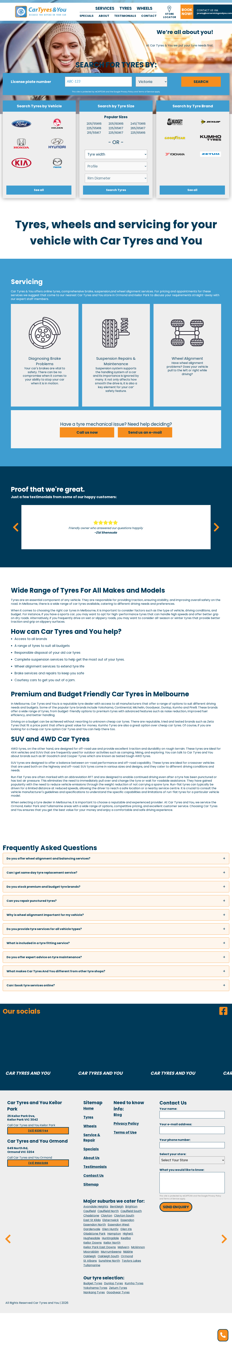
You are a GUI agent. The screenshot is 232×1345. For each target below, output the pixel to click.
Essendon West (118, 1224)
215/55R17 (94, 133)
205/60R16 (116, 124)
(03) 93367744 (38, 1131)
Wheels (144, 8)
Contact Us (93, 1175)
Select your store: (173, 1154)
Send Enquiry (176, 1206)
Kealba (126, 1238)
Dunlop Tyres (113, 1283)
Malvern (123, 1247)
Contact (149, 16)
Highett (128, 1234)
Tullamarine (91, 1265)
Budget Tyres (92, 1283)
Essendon (127, 1220)
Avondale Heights (95, 1206)
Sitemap (91, 1184)
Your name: (168, 1109)
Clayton (106, 1215)
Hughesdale (91, 1238)
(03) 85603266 (38, 1163)
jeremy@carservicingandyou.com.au (214, 13)
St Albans (90, 1261)
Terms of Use (125, 1132)
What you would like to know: (182, 1170)
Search (201, 81)
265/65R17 (137, 128)
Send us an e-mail (145, 432)
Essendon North (94, 1224)
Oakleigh (89, 1256)
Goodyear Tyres (118, 1292)
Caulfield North (108, 1211)
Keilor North (111, 1243)
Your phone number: (175, 1140)
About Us (91, 1157)
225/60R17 (116, 133)
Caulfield (89, 1211)
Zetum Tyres (118, 1288)
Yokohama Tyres (95, 1288)
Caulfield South (131, 1211)
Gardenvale (91, 1229)
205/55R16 (94, 124)
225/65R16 (138, 133)
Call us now (87, 432)
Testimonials (125, 16)
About (104, 16)
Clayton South (124, 1215)
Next (216, 527)
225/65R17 (116, 128)
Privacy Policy (127, 91)
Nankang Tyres (94, 1292)
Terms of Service (146, 91)
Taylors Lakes (131, 1261)
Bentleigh (116, 1206)
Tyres (125, 8)
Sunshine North (109, 1261)
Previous (15, 527)
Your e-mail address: (176, 1124)
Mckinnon (138, 1247)
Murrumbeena (111, 1252)
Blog (118, 1114)
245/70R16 (138, 124)
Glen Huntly (110, 1229)
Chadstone (91, 1215)
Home (88, 1108)
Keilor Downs (92, 1243)
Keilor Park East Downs (99, 1247)
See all (39, 190)
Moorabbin (91, 1252)
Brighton (131, 1206)
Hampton (114, 1234)
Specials (87, 16)
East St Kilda (92, 1220)
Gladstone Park (94, 1234)
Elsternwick (110, 1220)
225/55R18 (94, 128)
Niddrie (128, 1252)
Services (104, 8)
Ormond (127, 1256)
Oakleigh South (108, 1256)
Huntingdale (110, 1238)
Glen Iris (126, 1229)
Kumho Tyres (134, 1283)
